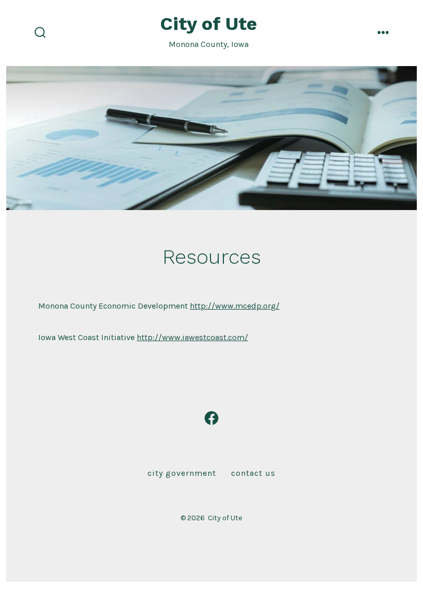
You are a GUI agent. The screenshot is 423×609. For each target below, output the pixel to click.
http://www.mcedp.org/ (235, 306)
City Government (182, 473)
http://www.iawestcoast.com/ (192, 337)
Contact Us (253, 473)
